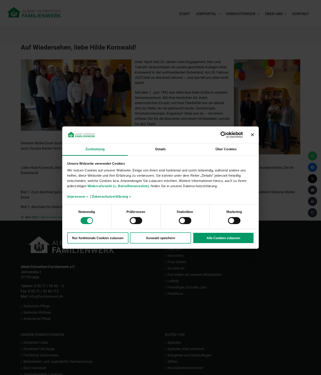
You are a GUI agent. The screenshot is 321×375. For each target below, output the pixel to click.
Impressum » (77, 196)
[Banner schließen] (252, 134)
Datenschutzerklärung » (111, 196)
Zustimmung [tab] (95, 149)
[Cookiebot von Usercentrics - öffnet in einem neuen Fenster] (224, 134)
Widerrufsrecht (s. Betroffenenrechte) (118, 186)
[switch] (136, 220)
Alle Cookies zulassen (223, 238)
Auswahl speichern (160, 238)
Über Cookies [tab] (226, 149)
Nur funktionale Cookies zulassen (97, 238)
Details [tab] (160, 149)
